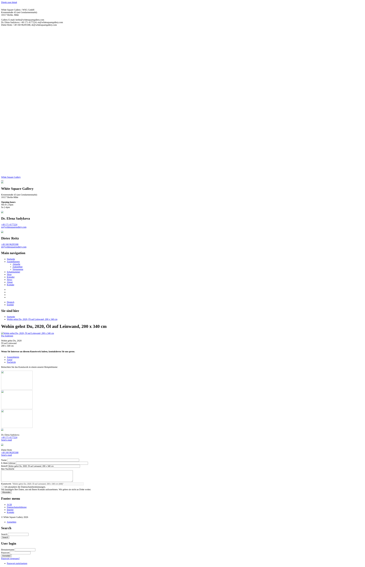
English (10, 304)
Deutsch (10, 302)
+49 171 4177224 (9, 224)
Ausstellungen (13, 261)
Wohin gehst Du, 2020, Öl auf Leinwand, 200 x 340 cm (32, 319)
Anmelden (11, 522)
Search (4, 534)
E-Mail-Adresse (8, 463)
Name (4, 460)
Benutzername (7, 549)
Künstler (11, 277)
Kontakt (10, 285)
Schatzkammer (13, 272)
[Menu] (2, 180)
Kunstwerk (6, 484)
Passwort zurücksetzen (17, 563)
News (9, 279)
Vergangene (18, 269)
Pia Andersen (7, 336)
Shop (9, 274)
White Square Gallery (11, 177)
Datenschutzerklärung (17, 507)
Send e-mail (6, 440)
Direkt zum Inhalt (9, 2)
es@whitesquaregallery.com (13, 227)
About (10, 282)
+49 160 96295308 (9, 244)
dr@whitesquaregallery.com (13, 247)
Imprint (10, 510)
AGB (9, 504)
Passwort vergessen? (10, 558)
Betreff (4, 466)
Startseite (11, 259)
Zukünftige (18, 267)
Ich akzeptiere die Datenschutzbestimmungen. (25, 487)
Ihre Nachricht (7, 469)
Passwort (5, 552)
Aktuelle (16, 264)
